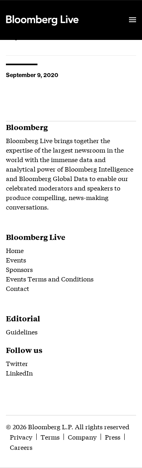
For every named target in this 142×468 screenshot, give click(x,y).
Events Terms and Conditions (49, 278)
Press (112, 436)
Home (15, 250)
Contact (17, 287)
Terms (50, 436)
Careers (21, 446)
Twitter (17, 363)
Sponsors (19, 269)
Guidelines (21, 331)
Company (82, 436)
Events (16, 259)
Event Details (103, 10)
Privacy (21, 436)
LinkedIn (19, 372)
